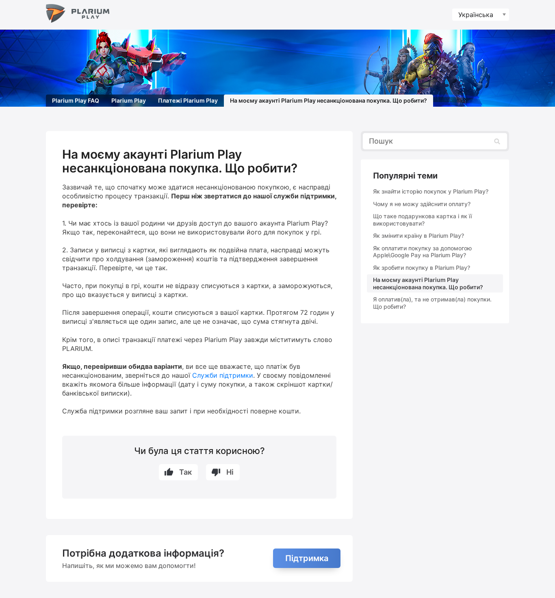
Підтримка (306, 558)
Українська (475, 15)
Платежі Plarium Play (188, 100)
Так (185, 472)
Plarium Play (128, 100)
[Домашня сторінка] (77, 15)
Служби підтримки (222, 375)
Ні (230, 472)
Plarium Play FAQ (75, 100)
